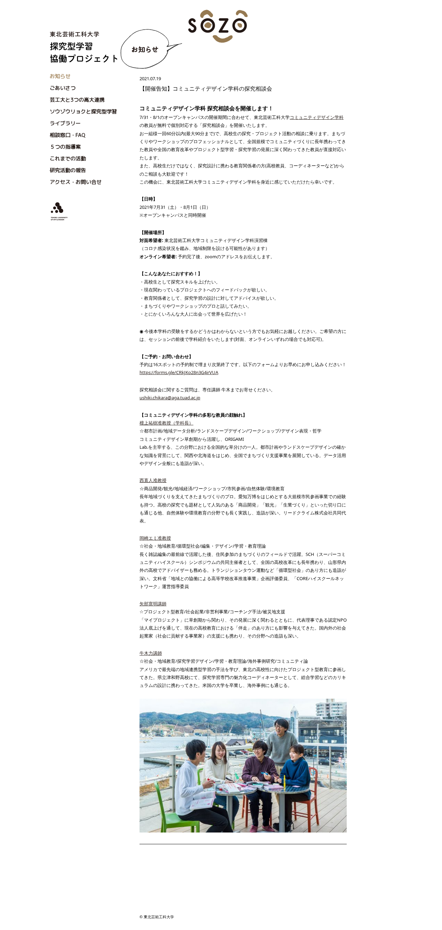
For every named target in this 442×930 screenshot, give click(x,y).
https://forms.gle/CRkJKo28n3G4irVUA (179, 372)
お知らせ (60, 76)
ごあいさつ (63, 88)
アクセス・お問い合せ (76, 182)
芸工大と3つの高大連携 (77, 99)
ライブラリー (65, 123)
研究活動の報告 (68, 170)
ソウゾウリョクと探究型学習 (83, 111)
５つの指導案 (65, 146)
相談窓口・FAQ (67, 135)
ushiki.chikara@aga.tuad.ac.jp (170, 397)
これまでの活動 (68, 158)
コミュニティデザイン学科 (317, 117)
